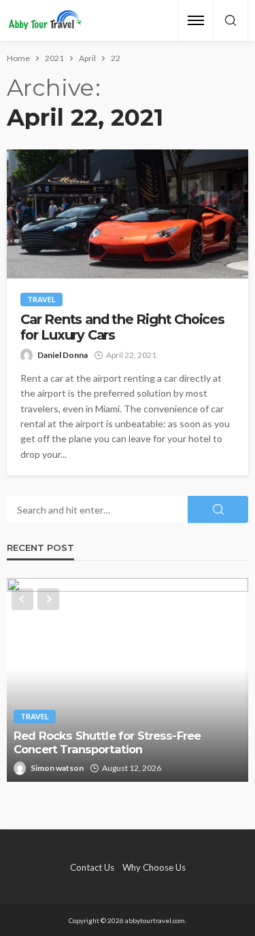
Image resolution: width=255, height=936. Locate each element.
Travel (41, 299)
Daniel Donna (62, 355)
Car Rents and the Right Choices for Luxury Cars (122, 327)
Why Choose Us (154, 867)
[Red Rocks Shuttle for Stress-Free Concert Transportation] (127, 680)
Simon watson (57, 768)
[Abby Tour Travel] (45, 20)
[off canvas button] (196, 20)
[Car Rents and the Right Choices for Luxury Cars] (127, 213)
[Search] (230, 21)
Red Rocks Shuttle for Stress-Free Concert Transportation (107, 743)
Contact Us (92, 867)
